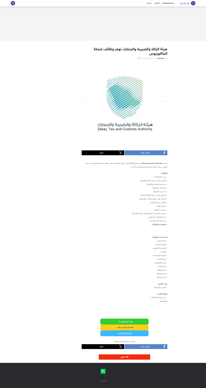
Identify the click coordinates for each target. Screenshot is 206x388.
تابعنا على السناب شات (124, 327)
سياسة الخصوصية (168, 3)
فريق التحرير (160, 58)
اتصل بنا (156, 3)
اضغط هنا (163, 301)
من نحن (149, 3)
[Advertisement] (103, 24)
